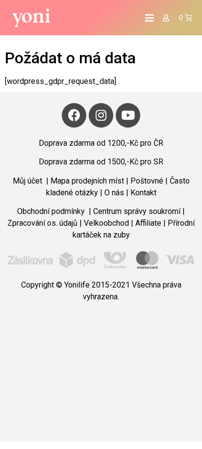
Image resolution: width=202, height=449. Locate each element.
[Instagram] (101, 115)
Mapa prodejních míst (87, 180)
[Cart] (185, 18)
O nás (115, 192)
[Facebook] (74, 115)
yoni (31, 15)
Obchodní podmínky (52, 211)
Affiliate (148, 223)
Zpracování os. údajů (42, 223)
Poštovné (146, 180)
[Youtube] (128, 115)
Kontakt (143, 192)
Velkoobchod (106, 223)
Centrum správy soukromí (136, 211)
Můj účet (28, 180)
